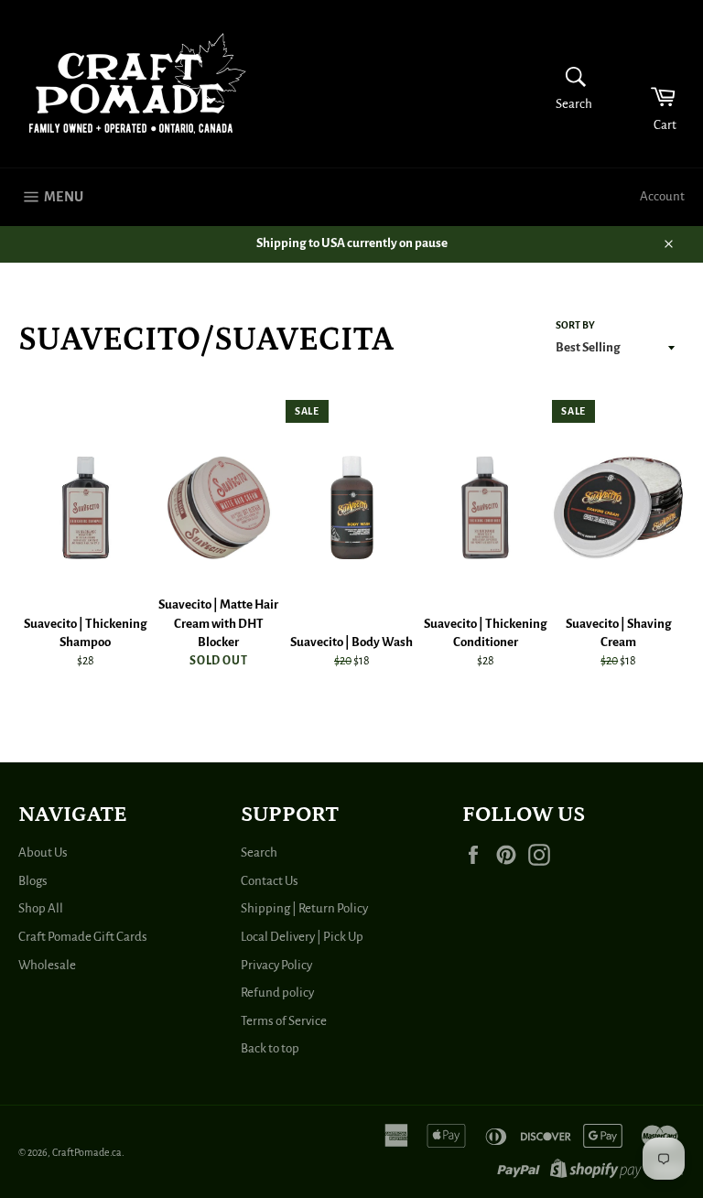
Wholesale (47, 965)
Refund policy (277, 992)
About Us (43, 852)
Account (662, 196)
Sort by (575, 324)
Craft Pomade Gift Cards (82, 937)
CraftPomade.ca (87, 1152)
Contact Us (269, 881)
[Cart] (651, 84)
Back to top (270, 1048)
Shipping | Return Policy (304, 908)
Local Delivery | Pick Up (302, 937)
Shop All (40, 908)
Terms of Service (284, 1021)
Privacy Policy (276, 965)
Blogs (33, 881)
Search (259, 852)
